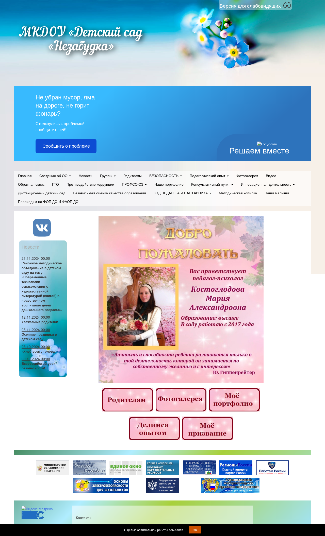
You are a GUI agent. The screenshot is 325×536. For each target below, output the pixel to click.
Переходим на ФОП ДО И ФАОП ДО (48, 201)
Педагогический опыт (208, 175)
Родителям (132, 175)
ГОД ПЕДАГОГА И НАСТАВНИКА (181, 192)
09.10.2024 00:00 (36, 358)
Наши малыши (277, 192)
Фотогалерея (247, 175)
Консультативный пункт (211, 184)
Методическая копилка (238, 192)
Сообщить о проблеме (66, 146)
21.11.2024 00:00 (36, 258)
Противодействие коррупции (90, 184)
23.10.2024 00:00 (36, 346)
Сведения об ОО (54, 175)
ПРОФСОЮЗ (133, 184)
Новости (85, 175)
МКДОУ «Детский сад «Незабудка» (80, 40)
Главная (25, 175)
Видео (271, 175)
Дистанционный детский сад (41, 192)
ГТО (55, 184)
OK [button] (195, 530)
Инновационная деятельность (266, 184)
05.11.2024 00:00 (36, 329)
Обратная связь (31, 184)
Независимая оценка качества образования (109, 192)
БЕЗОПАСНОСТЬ (164, 175)
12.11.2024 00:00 (36, 317)
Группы (106, 175)
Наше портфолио (169, 184)
